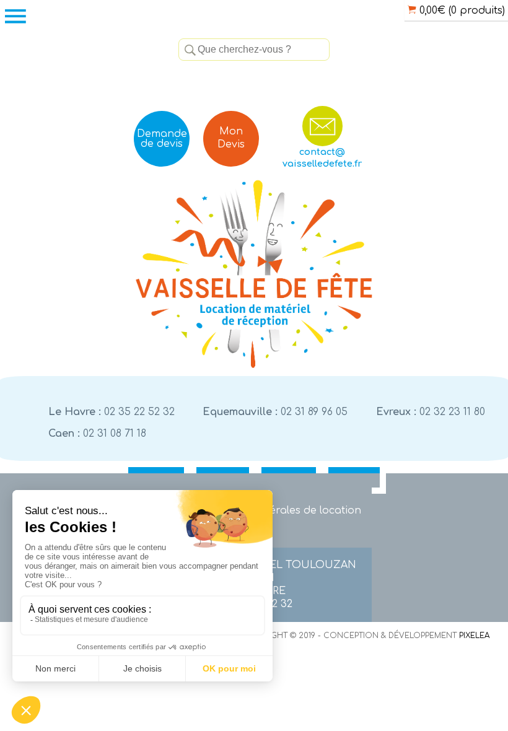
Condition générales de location (279, 510)
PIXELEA (474, 635)
